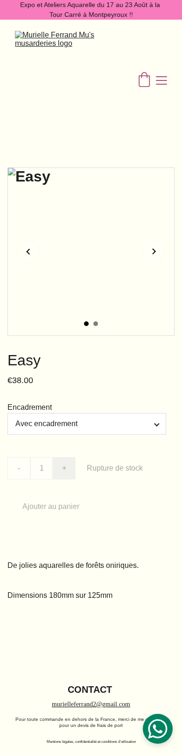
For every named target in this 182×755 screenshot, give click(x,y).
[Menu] (161, 80)
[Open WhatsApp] (158, 729)
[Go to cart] (144, 80)
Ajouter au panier (50, 506)
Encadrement (29, 407)
